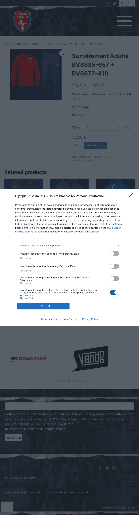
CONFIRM (43, 306)
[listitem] (69, 246)
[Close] (132, 196)
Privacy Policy (90, 319)
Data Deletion (49, 319)
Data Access (69, 319)
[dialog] (69, 257)
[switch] (114, 253)
